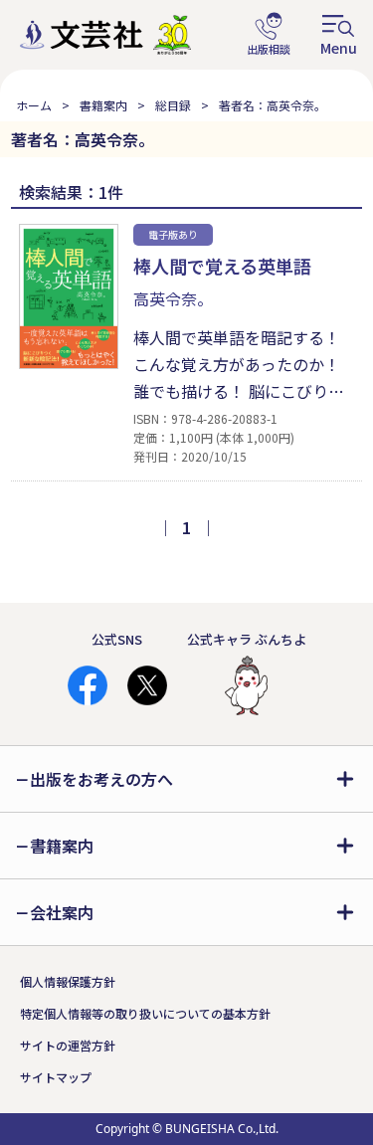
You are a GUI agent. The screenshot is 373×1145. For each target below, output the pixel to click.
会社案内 (61, 912)
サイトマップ (56, 1076)
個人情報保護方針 (67, 981)
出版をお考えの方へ (101, 779)
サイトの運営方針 (67, 1045)
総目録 (173, 104)
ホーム (34, 104)
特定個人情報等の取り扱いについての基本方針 (145, 1013)
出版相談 (268, 35)
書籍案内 (103, 104)
